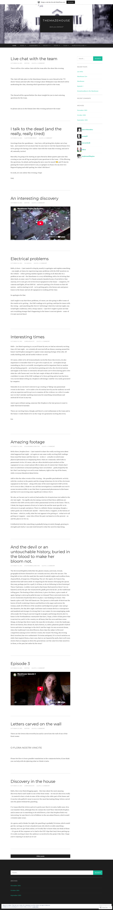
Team (65, 45)
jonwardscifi (29, 341)
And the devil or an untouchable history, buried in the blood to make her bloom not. (40, 554)
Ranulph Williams (78, 45)
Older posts (40, 856)
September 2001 (82, 120)
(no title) (80, 72)
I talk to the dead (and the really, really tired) (36, 131)
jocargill (28, 263)
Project (46, 45)
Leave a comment (38, 63)
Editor (26, 63)
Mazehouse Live (82, 76)
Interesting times (27, 336)
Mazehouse (80, 81)
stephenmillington (32, 446)
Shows (56, 45)
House (22, 45)
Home (14, 45)
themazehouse (56, 20)
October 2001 (81, 115)
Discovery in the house (33, 781)
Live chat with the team (34, 58)
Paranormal (33, 45)
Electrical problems (30, 258)
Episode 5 (80, 86)
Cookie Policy (35, 907)
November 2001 (82, 110)
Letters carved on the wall (36, 724)
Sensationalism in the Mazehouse (87, 91)
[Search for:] (89, 58)
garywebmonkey (30, 138)
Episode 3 (20, 663)
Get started (71, 2)
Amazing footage (28, 441)
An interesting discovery (34, 198)
